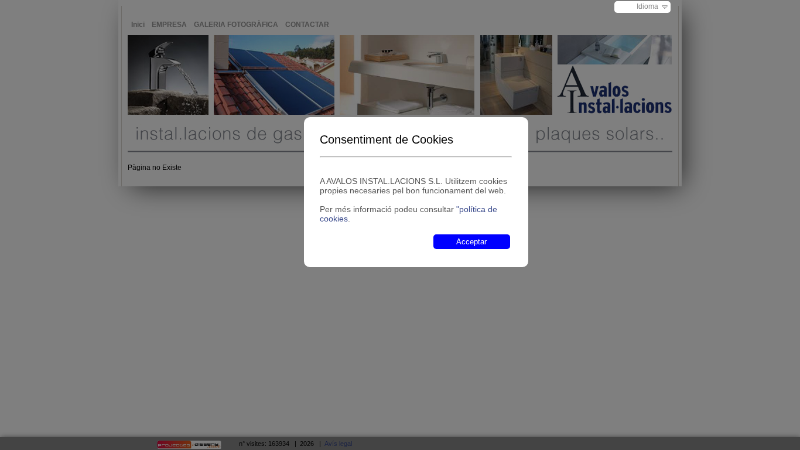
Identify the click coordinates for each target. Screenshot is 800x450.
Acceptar (471, 241)
